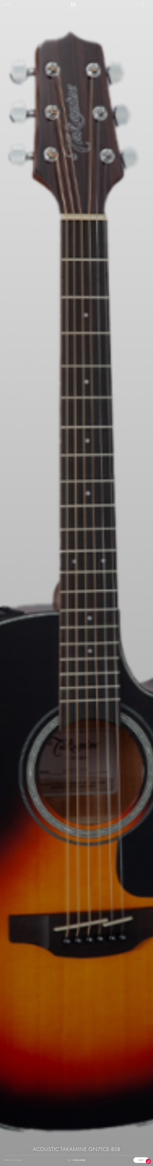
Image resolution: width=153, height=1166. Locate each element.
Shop (141, 1160)
